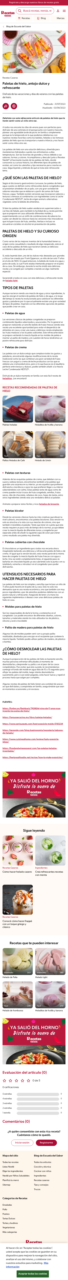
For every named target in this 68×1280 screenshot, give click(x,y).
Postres (6, 1214)
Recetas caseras (41, 1180)
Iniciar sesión (22, 1143)
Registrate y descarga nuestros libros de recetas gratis (34, 2)
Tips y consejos (41, 1185)
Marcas (60, 18)
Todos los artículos (42, 1162)
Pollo (5, 1209)
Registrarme (46, 1143)
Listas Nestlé (8, 1167)
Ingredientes (40, 1176)
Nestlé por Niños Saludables (16, 1176)
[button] (6, 106)
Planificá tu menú (11, 1180)
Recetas (26, 18)
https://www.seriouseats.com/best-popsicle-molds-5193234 (33, 724)
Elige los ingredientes (13, 1171)
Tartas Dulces (9, 1219)
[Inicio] (8, 14)
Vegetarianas (9, 1227)
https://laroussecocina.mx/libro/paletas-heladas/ (27, 717)
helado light (11, 281)
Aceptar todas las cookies (32, 1274)
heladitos (7, 378)
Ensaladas (7, 1205)
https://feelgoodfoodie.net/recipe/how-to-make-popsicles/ (33, 757)
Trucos (37, 1189)
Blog (43, 18)
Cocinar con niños (42, 1171)
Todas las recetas (11, 1162)
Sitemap (6, 1185)
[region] (34, 1261)
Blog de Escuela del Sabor (18, 26)
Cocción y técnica (42, 1167)
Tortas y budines (10, 1223)
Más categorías (10, 1232)
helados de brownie (49, 504)
